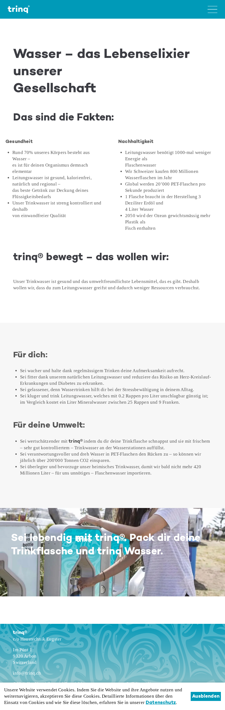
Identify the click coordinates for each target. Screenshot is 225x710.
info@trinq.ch (27, 673)
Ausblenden (206, 696)
